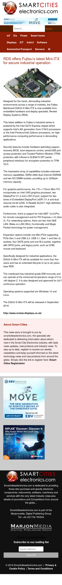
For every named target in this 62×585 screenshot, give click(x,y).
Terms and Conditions (40, 568)
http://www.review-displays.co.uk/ (22, 313)
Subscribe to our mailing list (31, 542)
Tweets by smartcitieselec (31, 537)
